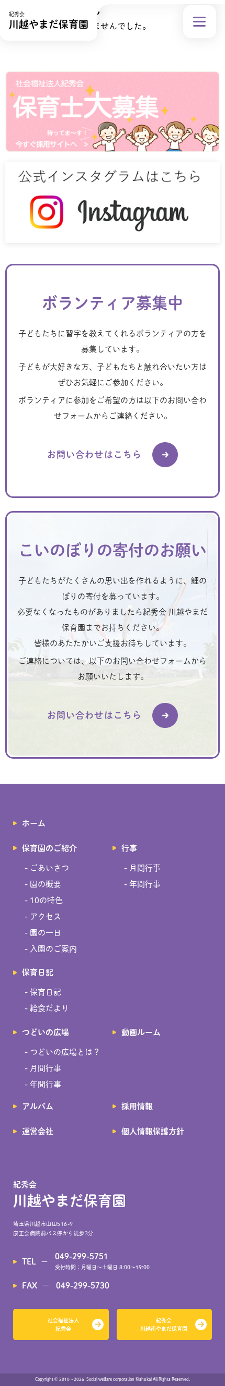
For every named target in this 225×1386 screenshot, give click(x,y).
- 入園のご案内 (51, 949)
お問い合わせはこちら (94, 454)
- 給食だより (47, 1008)
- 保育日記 (43, 992)
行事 (129, 848)
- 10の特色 (44, 900)
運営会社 (37, 1131)
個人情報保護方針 (152, 1131)
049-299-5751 (81, 1256)
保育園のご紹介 (49, 848)
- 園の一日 (43, 933)
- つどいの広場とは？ (62, 1052)
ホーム (34, 823)
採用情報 (137, 1106)
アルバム (37, 1106)
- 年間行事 (142, 884)
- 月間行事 (142, 868)
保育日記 (37, 972)
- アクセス (43, 916)
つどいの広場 (45, 1032)
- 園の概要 (43, 884)
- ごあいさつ (47, 868)
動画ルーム (141, 1032)
